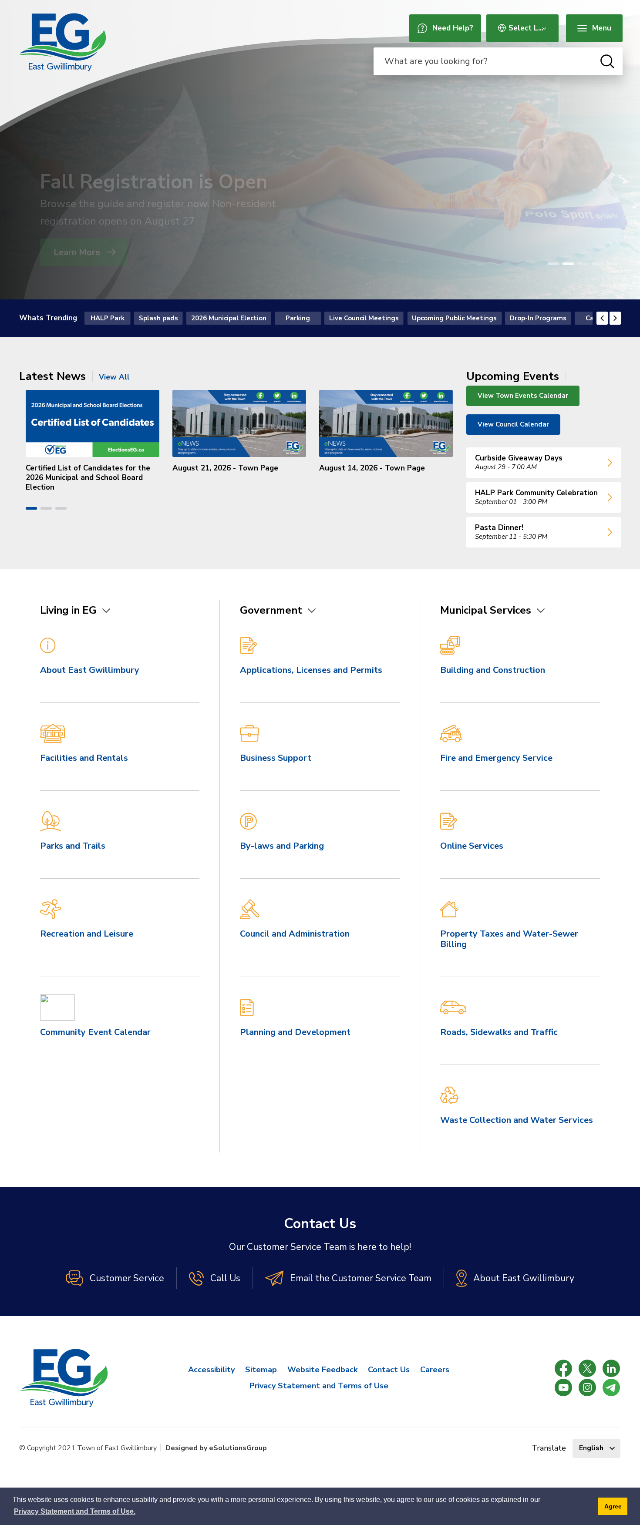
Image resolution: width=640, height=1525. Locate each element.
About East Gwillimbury (89, 670)
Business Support (275, 758)
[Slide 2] (568, 263)
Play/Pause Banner (621, 263)
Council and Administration (295, 934)
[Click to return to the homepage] (61, 42)
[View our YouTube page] (563, 1387)
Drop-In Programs (538, 318)
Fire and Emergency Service (496, 758)
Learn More (78, 252)
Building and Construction (492, 670)
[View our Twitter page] (587, 1368)
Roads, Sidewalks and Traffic (499, 1032)
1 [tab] (31, 508)
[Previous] (602, 318)
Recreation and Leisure (86, 934)
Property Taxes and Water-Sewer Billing (509, 939)
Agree (613, 1506)
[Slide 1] (553, 263)
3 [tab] (61, 508)
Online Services (471, 846)
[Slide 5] (612, 263)
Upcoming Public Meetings (454, 318)
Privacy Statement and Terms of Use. (74, 1511)
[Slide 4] (597, 263)
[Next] (615, 318)
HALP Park (108, 318)
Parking (298, 318)
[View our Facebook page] (563, 1368)
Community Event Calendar (95, 1032)
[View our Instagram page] (587, 1387)
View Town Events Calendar (523, 395)
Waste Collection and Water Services (516, 1120)
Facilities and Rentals (84, 758)
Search (607, 61)
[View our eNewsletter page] (611, 1387)
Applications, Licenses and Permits (311, 670)
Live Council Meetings (364, 318)
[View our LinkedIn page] (611, 1368)
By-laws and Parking (282, 846)
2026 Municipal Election (228, 318)
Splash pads (158, 318)
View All (114, 377)
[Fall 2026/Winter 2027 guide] (320, 149)
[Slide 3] (583, 263)
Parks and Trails (72, 846)
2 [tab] (46, 508)
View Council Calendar (513, 424)
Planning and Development (295, 1032)
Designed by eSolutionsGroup (216, 1448)
